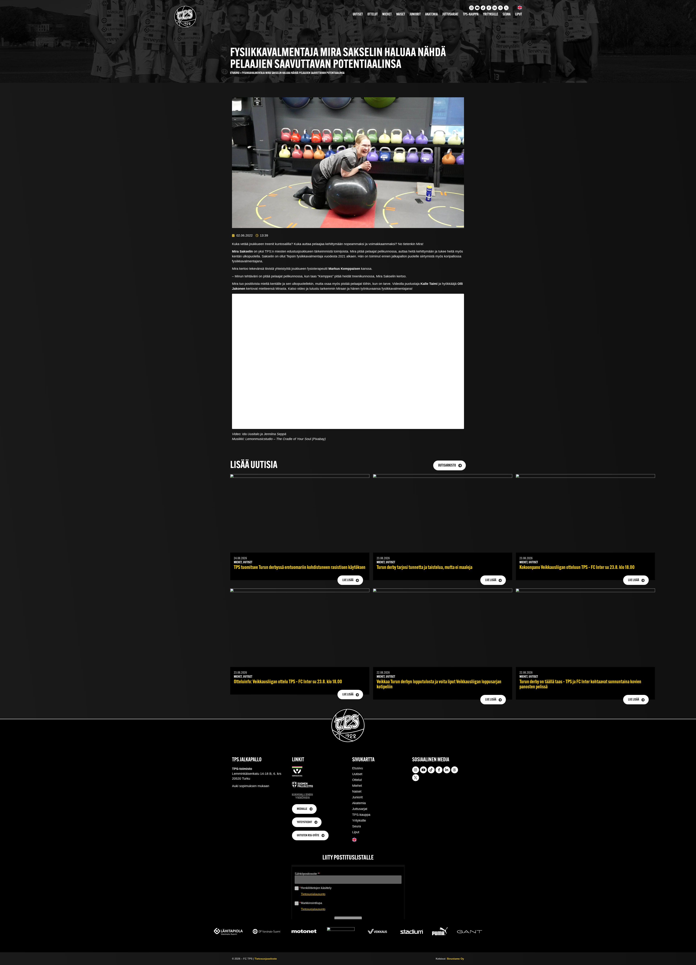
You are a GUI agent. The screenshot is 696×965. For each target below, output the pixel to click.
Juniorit (415, 14)
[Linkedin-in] (494, 7)
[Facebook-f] (488, 7)
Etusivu (234, 73)
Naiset (400, 14)
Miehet (387, 14)
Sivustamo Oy (455, 958)
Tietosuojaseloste (265, 958)
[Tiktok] (483, 7)
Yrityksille (490, 14)
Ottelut (372, 14)
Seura (507, 14)
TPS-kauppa (470, 14)
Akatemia (431, 14)
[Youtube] (477, 7)
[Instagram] (471, 7)
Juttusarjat (450, 14)
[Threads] (500, 7)
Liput (518, 14)
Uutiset (358, 14)
